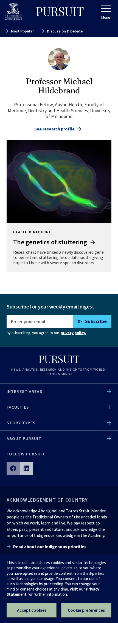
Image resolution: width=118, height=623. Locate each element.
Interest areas (25, 391)
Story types (21, 422)
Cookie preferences (86, 610)
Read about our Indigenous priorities (49, 546)
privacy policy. (73, 332)
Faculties (18, 407)
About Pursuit (24, 438)
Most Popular (22, 31)
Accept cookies (31, 610)
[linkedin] (26, 468)
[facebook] (13, 468)
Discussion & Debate (65, 31)
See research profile (54, 129)
